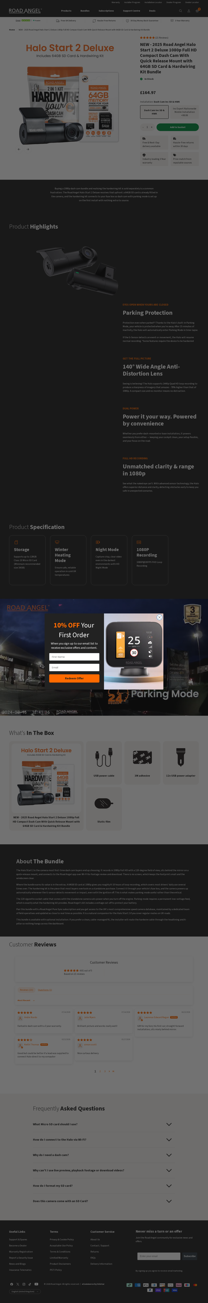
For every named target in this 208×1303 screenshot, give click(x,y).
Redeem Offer (74, 678)
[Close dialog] (159, 617)
